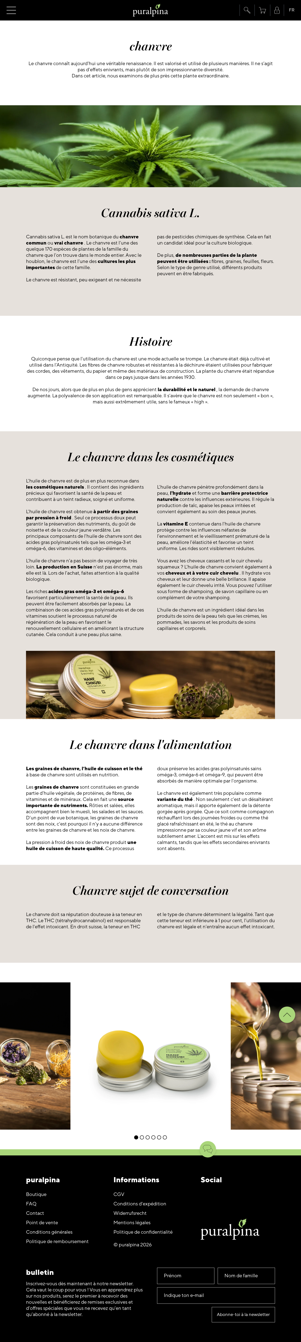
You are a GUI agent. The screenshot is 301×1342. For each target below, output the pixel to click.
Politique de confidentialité (143, 1232)
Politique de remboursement (57, 1241)
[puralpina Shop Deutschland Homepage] (150, 10)
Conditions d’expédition (139, 1204)
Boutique (36, 1194)
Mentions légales (131, 1223)
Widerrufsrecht (130, 1213)
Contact (35, 1213)
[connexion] (277, 10)
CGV (118, 1194)
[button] (247, 10)
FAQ (31, 1204)
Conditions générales (49, 1232)
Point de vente (42, 1223)
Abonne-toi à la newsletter (243, 1315)
